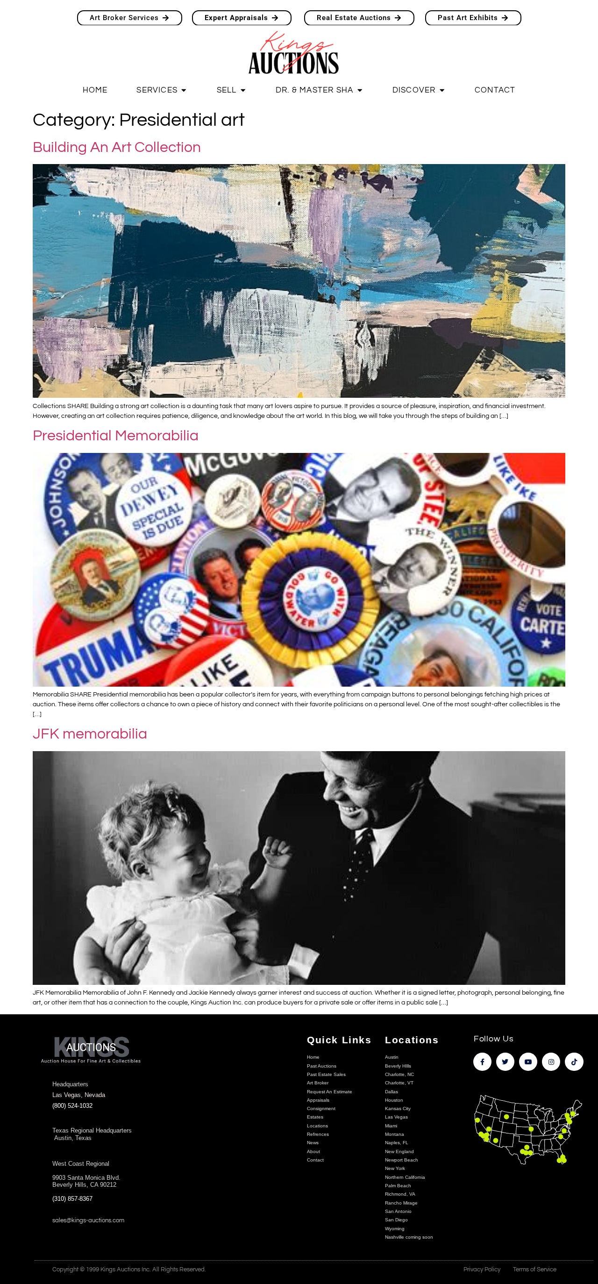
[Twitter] (505, 1062)
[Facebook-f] (482, 1062)
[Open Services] (184, 90)
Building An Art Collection (117, 147)
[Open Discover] (442, 90)
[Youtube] (528, 1062)
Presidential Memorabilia (116, 436)
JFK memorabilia (90, 734)
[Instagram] (551, 1062)
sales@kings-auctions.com (88, 1221)
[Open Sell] (243, 90)
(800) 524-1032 (72, 1105)
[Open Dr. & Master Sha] (359, 90)
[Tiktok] (574, 1062)
